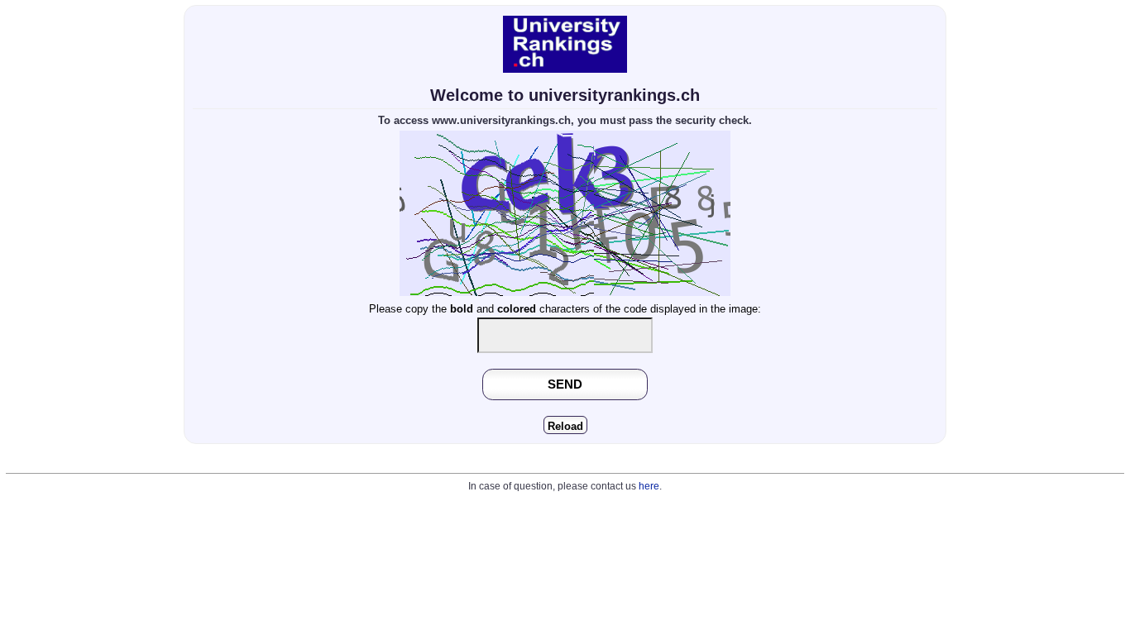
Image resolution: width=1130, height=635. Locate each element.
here (649, 486)
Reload (565, 426)
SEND (565, 384)
